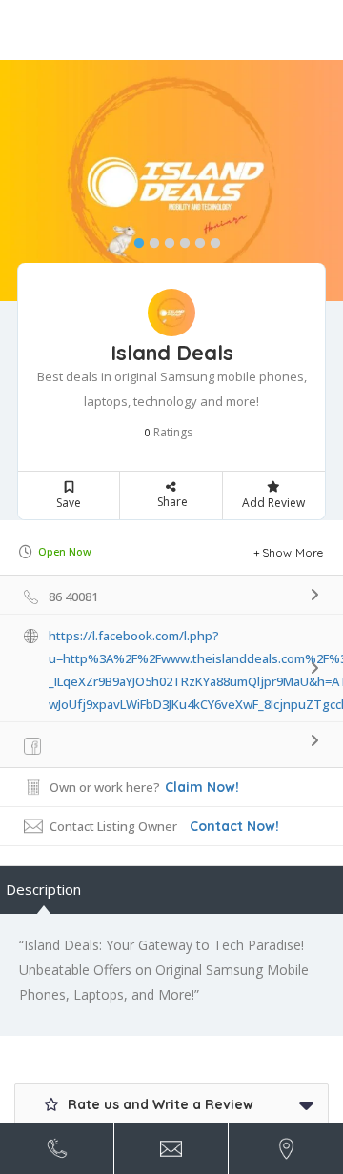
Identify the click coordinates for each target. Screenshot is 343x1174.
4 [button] (180, 239)
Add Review (273, 503)
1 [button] (134, 239)
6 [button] (210, 239)
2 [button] (149, 239)
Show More (293, 552)
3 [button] (165, 239)
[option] (171, 180)
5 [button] (195, 239)
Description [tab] (43, 889)
